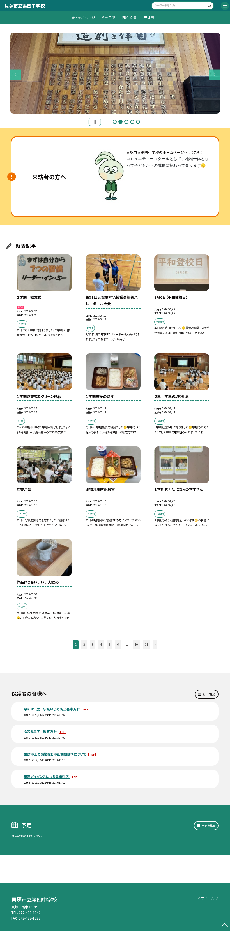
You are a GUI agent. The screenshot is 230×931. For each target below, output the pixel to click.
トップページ (85, 17)
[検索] (209, 6)
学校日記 (108, 17)
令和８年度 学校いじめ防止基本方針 (52, 709)
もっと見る (209, 694)
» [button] (156, 644)
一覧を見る (208, 825)
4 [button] (132, 122)
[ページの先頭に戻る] (224, 925)
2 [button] (120, 122)
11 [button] (146, 644)
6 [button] (118, 644)
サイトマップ (210, 897)
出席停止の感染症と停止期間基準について (55, 754)
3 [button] (126, 122)
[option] (115, 73)
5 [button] (138, 122)
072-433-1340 (30, 912)
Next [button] (214, 74)
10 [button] (136, 644)
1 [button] (115, 122)
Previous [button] (15, 74)
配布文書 (129, 17)
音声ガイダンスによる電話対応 (47, 776)
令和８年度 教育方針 (41, 731)
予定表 (149, 17)
